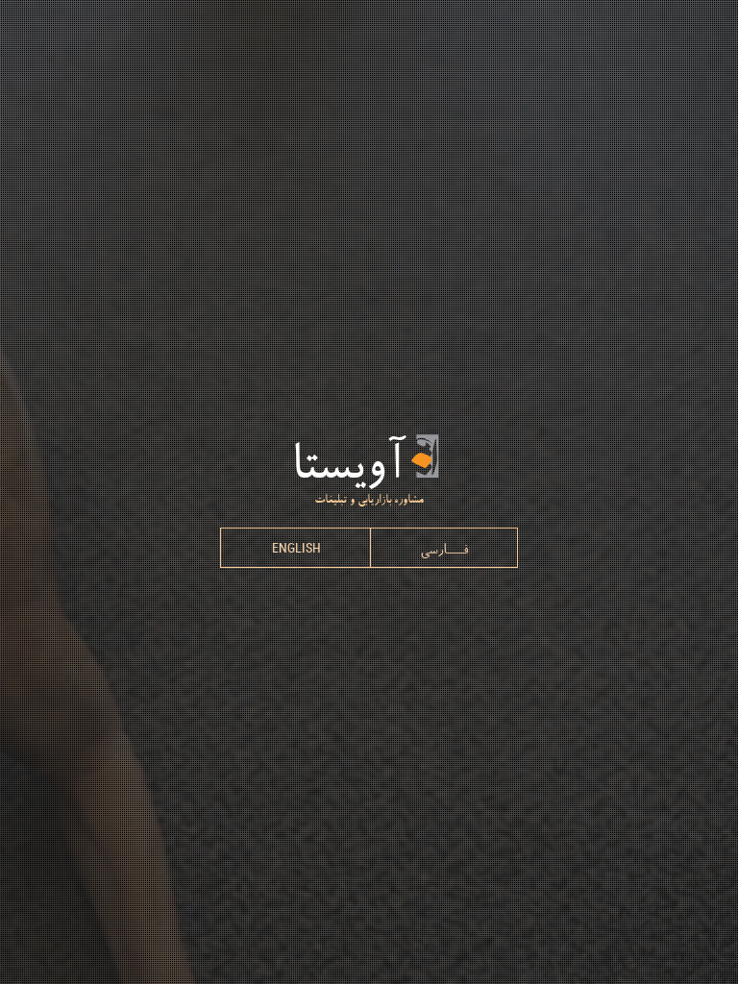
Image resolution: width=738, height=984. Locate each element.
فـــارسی (444, 547)
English (296, 547)
